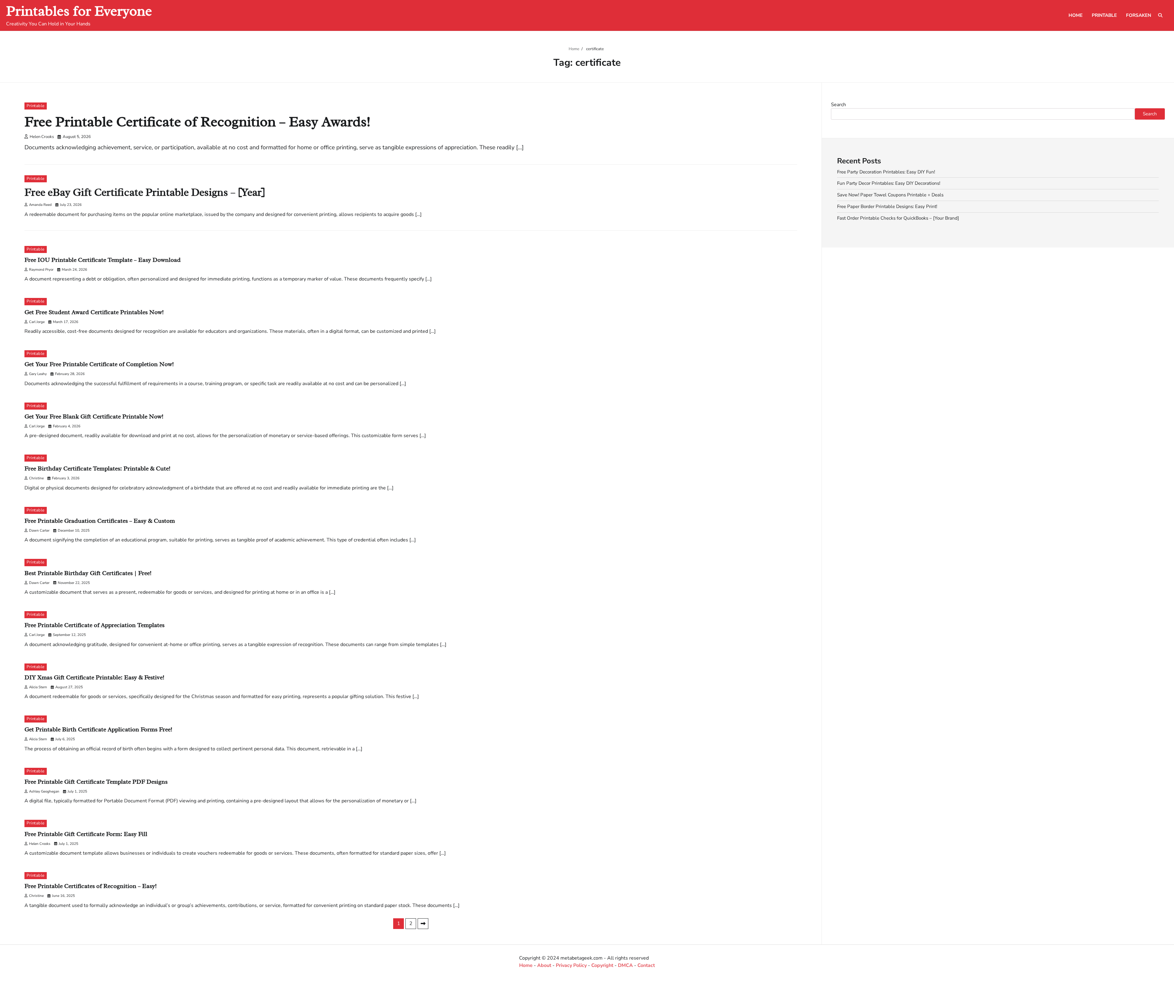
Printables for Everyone (79, 11)
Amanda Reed (40, 204)
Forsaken (1138, 15)
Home (1076, 15)
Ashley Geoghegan (44, 791)
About (544, 965)
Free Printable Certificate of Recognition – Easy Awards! (197, 122)
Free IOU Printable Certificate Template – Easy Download (102, 260)
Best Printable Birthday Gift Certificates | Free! (88, 573)
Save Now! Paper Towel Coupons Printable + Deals (890, 195)
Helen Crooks (42, 136)
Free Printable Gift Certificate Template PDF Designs (96, 782)
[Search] (1160, 15)
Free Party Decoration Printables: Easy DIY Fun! (886, 172)
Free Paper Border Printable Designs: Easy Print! (887, 206)
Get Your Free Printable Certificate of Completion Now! (99, 364)
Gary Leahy (38, 373)
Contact (646, 965)
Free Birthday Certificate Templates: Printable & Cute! (97, 468)
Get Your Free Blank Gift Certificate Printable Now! (94, 416)
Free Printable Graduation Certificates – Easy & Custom (99, 521)
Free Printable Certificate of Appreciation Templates (94, 625)
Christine (36, 478)
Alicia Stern (38, 687)
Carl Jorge (37, 321)
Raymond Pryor (41, 269)
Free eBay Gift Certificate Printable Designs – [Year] (144, 192)
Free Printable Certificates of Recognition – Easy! (90, 886)
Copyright (602, 965)
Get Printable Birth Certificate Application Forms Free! (98, 729)
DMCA (625, 965)
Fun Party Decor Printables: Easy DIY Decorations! (888, 183)
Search (838, 104)
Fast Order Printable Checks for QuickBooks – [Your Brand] (898, 218)
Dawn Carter (39, 530)
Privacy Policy (571, 965)
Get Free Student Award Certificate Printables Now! (94, 312)
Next (423, 923)
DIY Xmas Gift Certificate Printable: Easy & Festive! (94, 677)
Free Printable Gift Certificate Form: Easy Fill (85, 834)
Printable (1104, 15)
